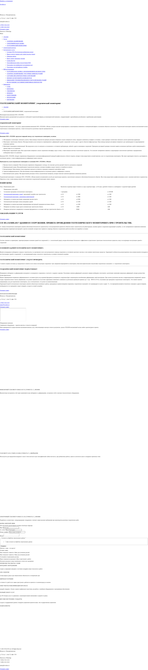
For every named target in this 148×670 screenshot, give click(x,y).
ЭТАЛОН (5, 37)
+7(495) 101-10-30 (4, 27)
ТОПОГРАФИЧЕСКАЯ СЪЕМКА (15, 43)
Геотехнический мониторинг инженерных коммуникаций (19, 196)
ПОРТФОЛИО (10, 99)
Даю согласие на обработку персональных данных (19, 541)
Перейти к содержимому (6, 1)
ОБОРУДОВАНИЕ (11, 95)
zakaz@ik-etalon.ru (4, 304)
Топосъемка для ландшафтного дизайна (17, 67)
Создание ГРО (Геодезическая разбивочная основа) (20, 52)
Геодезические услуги (9, 50)
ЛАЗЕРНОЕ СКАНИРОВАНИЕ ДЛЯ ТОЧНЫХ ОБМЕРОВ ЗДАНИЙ (25, 73)
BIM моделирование (8, 69)
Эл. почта (3, 530)
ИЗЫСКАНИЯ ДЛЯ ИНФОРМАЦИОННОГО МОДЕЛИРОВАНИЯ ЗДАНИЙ (26, 80)
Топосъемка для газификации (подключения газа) (20, 65)
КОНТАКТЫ (10, 88)
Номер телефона (4, 532)
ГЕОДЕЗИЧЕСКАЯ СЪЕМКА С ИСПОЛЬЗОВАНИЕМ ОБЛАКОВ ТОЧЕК (26, 71)
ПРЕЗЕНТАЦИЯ (11, 97)
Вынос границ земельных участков (16, 58)
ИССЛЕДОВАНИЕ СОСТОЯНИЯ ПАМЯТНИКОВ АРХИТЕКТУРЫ (24, 82)
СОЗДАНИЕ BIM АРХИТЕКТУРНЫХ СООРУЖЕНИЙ (21, 75)
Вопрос (2, 536)
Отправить (3, 546)
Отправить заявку (4, 133)
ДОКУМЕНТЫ (11, 91)
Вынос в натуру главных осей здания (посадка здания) (21, 54)
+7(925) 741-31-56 (4, 25)
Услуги (5, 39)
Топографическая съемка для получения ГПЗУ (19, 62)
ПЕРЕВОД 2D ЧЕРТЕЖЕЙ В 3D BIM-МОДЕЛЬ (19, 78)
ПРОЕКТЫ (10, 93)
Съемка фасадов (11, 60)
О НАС (8, 86)
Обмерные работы (11, 56)
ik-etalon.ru (3, 4)
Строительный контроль (9, 47)
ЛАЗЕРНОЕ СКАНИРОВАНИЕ (15, 41)
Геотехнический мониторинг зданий (13, 194)
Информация (6, 84)
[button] (74, 34)
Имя (1, 527)
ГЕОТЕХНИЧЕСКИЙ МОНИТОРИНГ (17, 45)
